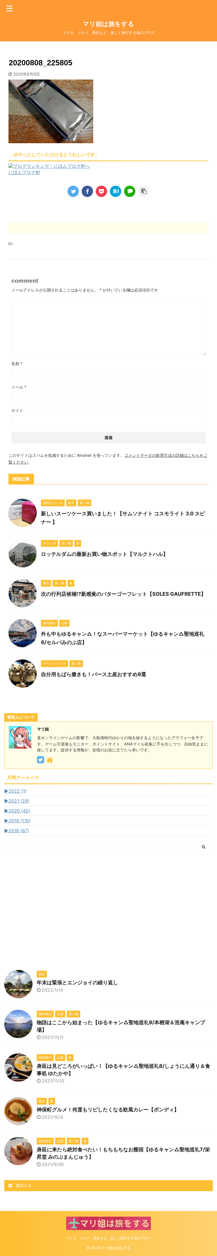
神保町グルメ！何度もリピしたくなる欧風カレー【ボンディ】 (108, 1110)
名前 (16, 363)
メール (18, 387)
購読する (23, 1185)
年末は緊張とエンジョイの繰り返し (77, 982)
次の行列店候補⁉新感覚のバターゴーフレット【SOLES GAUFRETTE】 (123, 594)
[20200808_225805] (115, 191)
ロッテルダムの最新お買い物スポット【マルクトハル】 (104, 554)
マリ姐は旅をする (118, 23)
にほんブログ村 (24, 172)
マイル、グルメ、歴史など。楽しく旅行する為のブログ (108, 1238)
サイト (17, 410)
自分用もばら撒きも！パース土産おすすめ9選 (93, 674)
